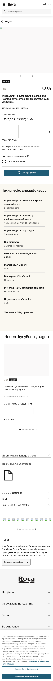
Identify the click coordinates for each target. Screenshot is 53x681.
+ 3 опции (9, 419)
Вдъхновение (10, 626)
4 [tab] (30, 429)
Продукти (8, 592)
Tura (5, 539)
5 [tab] (33, 429)
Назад (8, 21)
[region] (26, 655)
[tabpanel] (26, 50)
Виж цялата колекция (13, 562)
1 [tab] (20, 429)
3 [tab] (26, 429)
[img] (7, 411)
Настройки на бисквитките (26, 669)
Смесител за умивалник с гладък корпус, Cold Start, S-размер (24, 388)
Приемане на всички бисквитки (26, 676)
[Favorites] (49, 4)
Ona (6, 380)
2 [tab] (23, 429)
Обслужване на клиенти (17, 603)
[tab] (26, 456)
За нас (6, 615)
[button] (4, 12)
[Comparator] (44, 4)
